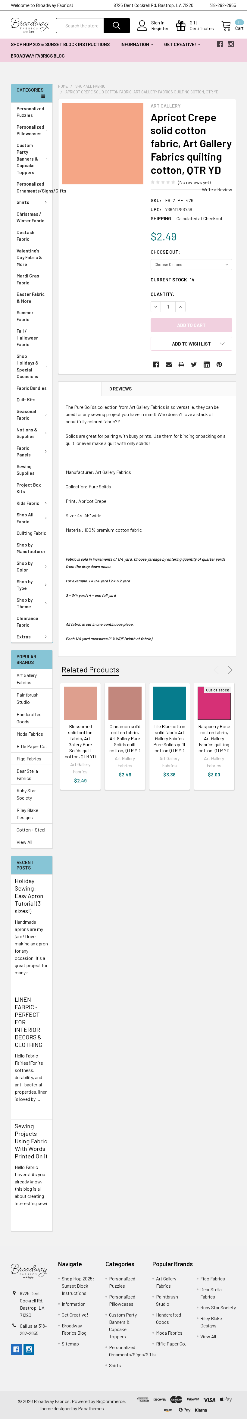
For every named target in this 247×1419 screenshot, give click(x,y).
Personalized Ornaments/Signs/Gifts (34, 187)
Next (229, 670)
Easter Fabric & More (31, 297)
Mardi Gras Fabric (28, 279)
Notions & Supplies (27, 433)
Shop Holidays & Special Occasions (28, 366)
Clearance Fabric (27, 622)
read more (25, 983)
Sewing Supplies (26, 470)
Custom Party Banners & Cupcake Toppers (27, 159)
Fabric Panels (24, 451)
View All (24, 842)
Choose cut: (165, 252)
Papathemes (91, 1408)
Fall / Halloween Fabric (28, 337)
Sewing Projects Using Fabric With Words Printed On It (31, 1141)
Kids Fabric (28, 503)
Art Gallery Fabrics (27, 678)
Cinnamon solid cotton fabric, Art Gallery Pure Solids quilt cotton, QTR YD (124, 738)
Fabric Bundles (32, 388)
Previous (217, 670)
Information (134, 44)
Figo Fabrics (29, 758)
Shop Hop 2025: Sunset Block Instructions (60, 44)
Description (80, 388)
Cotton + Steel (31, 829)
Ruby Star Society (26, 794)
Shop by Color (25, 566)
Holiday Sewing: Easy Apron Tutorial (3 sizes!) (29, 895)
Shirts (23, 202)
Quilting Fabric (31, 533)
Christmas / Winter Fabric (30, 217)
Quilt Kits (26, 399)
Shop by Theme (25, 603)
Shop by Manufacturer (31, 548)
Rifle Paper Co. (32, 746)
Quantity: (162, 294)
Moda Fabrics (30, 734)
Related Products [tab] (90, 669)
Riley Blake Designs (27, 813)
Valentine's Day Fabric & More (29, 257)
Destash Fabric (25, 236)
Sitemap (70, 1343)
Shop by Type (25, 585)
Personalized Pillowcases (30, 130)
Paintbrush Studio (28, 698)
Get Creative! (180, 44)
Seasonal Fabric (26, 415)
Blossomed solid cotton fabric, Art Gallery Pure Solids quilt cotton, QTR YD (80, 741)
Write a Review (217, 189)
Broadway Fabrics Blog (38, 55)
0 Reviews (120, 388)
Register (159, 28)
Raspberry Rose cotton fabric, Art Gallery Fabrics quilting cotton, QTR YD (214, 738)
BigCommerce (110, 1401)
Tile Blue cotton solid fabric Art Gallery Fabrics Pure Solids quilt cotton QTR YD (169, 738)
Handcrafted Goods (29, 717)
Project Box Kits (29, 488)
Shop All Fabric (25, 518)
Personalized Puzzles (30, 112)
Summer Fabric (25, 316)
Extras (24, 636)
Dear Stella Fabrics (27, 774)
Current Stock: (173, 279)
